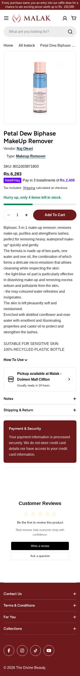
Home (8, 45)
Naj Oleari (25, 148)
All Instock (27, 45)
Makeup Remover (31, 156)
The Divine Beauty (30, 668)
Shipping (29, 188)
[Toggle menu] (6, 18)
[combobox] (40, 31)
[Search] (70, 31)
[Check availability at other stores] (69, 379)
